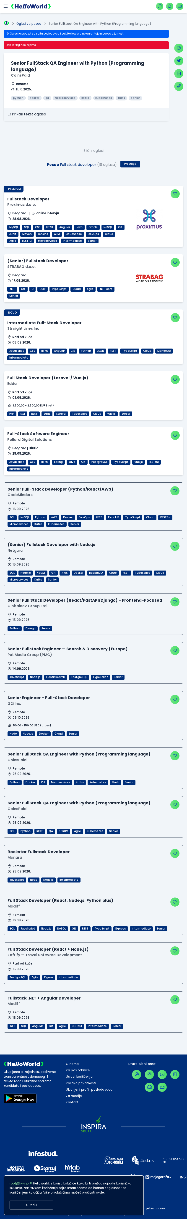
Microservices (47, 241)
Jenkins (43, 234)
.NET (12, 289)
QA (43, 782)
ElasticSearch (55, 677)
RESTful (27, 241)
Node (13, 733)
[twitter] (178, 60)
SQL (26, 227)
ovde (100, 1192)
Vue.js (111, 414)
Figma (48, 977)
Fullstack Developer (28, 199)
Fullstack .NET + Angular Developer (44, 998)
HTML (49, 227)
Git (120, 227)
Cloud (109, 234)
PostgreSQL (99, 462)
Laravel (61, 414)
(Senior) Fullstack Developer (37, 261)
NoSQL (108, 227)
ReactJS (113, 517)
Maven (27, 234)
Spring (58, 462)
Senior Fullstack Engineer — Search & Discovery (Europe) (68, 649)
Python (86, 351)
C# (23, 289)
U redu (31, 1205)
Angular (64, 227)
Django (31, 628)
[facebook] (178, 48)
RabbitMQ (96, 573)
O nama (72, 1064)
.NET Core (105, 289)
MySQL (13, 227)
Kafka (38, 524)
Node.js (26, 573)
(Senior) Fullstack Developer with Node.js (51, 544)
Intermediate (72, 241)
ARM (57, 234)
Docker (68, 517)
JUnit (12, 234)
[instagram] (149, 1074)
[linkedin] (178, 73)
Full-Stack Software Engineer (38, 433)
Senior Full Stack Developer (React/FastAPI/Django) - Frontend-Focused (85, 600)
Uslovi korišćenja (79, 1076)
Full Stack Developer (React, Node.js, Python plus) (60, 900)
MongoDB (164, 351)
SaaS (47, 414)
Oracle (93, 227)
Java (79, 227)
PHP (11, 414)
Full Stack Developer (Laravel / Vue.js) (47, 378)
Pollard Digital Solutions (29, 439)
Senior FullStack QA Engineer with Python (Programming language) (79, 754)
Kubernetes (56, 524)
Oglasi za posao (28, 24)
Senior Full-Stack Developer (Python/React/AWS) (60, 489)
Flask (115, 782)
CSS (37, 227)
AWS (54, 517)
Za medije (74, 1096)
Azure (113, 573)
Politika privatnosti (81, 1083)
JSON (100, 351)
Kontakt (72, 1102)
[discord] (149, 1087)
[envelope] (162, 1087)
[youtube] (162, 1074)
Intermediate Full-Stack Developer (44, 323)
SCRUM (63, 831)
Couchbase (74, 234)
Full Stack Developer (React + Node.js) (48, 949)
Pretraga (130, 164)
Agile (12, 241)
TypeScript (59, 289)
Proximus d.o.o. (21, 204)
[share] (178, 86)
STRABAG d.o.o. (21, 266)
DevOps (93, 234)
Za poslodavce (78, 1070)
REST (113, 351)
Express (120, 928)
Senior (92, 241)
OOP (42, 289)
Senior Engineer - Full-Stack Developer (49, 697)
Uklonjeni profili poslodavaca (89, 1089)
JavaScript (16, 351)
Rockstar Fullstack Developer (39, 852)
